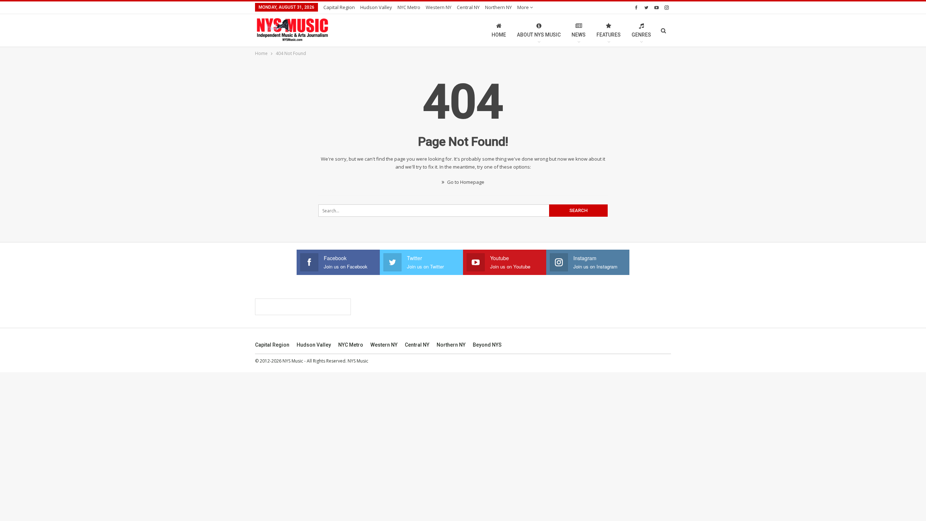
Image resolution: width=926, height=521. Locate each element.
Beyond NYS (487, 345)
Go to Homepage (465, 182)
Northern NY (498, 7)
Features (608, 35)
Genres (641, 35)
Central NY (468, 7)
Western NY (438, 7)
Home (499, 35)
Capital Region (339, 7)
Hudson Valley (376, 7)
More (523, 7)
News (579, 35)
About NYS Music (539, 35)
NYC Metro (409, 7)
